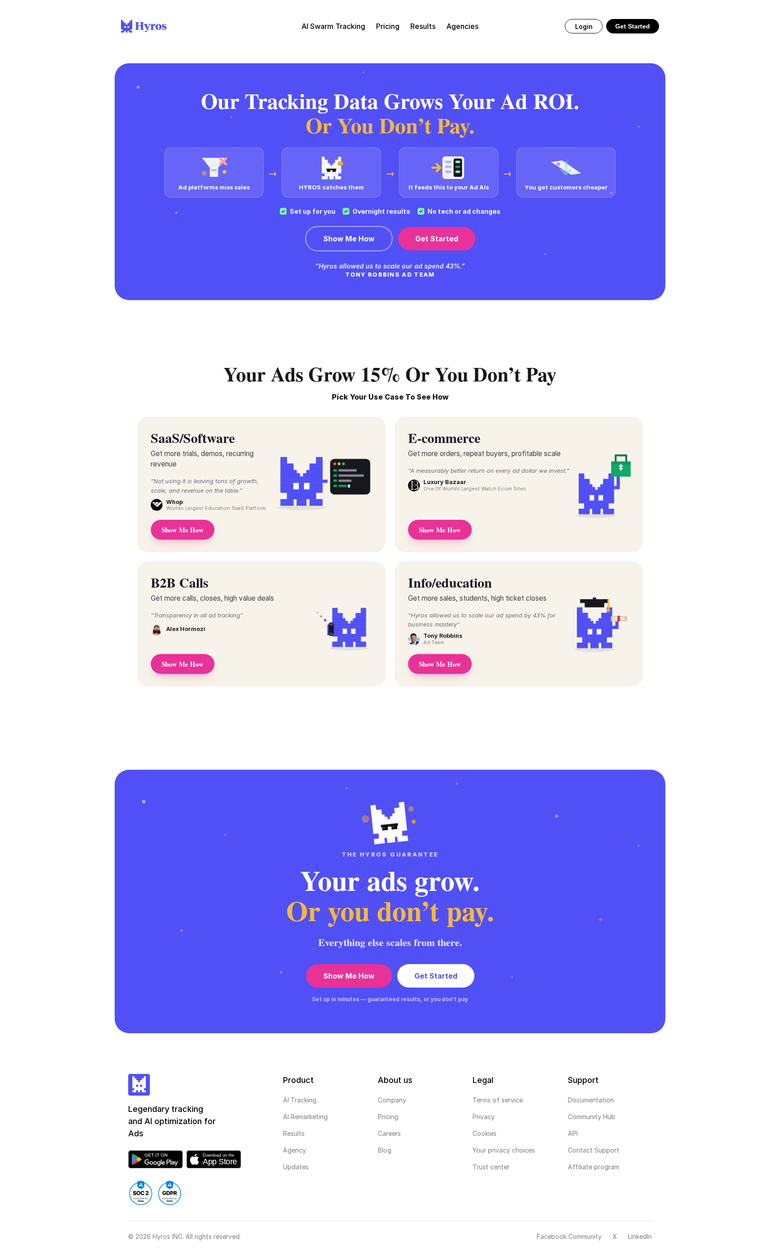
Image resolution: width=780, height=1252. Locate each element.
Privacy (484, 1116)
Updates (296, 1167)
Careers (389, 1133)
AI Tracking (299, 1100)
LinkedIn (640, 1236)
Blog (384, 1150)
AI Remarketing (305, 1116)
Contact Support (593, 1150)
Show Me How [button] (183, 530)
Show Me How (349, 238)
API (573, 1133)
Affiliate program (593, 1167)
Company (392, 1100)
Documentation (591, 1100)
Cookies (485, 1133)
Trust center (491, 1167)
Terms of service (498, 1100)
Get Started (632, 26)
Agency (294, 1150)
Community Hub (591, 1116)
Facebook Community (569, 1236)
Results (294, 1133)
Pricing (388, 1116)
